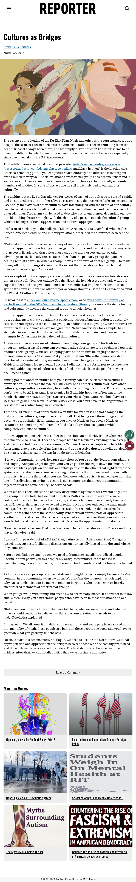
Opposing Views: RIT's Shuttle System (28, 798)
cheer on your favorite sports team (52, 300)
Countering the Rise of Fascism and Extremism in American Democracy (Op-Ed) (100, 854)
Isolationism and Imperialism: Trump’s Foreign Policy (99, 741)
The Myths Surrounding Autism (24, 852)
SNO (85, 879)
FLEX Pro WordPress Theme (64, 879)
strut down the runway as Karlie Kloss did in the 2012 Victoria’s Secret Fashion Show (64, 302)
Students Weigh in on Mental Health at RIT (97, 798)
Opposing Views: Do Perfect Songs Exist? (30, 739)
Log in (92, 879)
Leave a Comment (68, 672)
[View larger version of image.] (68, 97)
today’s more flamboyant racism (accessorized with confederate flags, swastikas (62, 166)
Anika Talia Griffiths (17, 47)
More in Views (16, 688)
